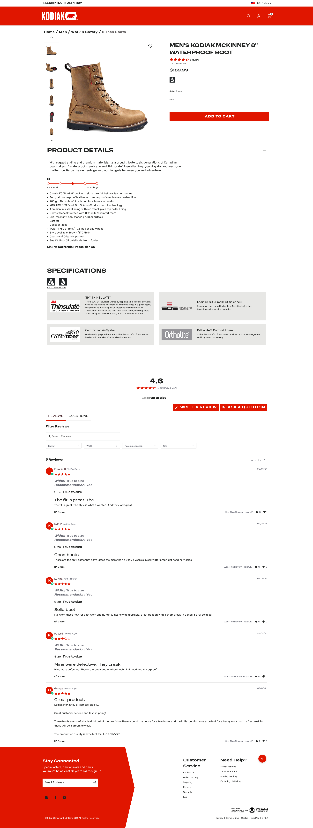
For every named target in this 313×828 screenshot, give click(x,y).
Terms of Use (232, 818)
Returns (187, 787)
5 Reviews (194, 59)
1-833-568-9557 (228, 767)
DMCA (265, 818)
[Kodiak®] (60, 16)
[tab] (196, 407)
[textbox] (266, 461)
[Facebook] (55, 798)
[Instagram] (46, 798)
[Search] (249, 16)
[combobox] (64, 446)
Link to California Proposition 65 (71, 247)
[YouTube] (64, 798)
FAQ (185, 797)
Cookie (244, 818)
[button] (258, 16)
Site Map (255, 818)
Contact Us (188, 773)
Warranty (187, 792)
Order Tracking (190, 777)
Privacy (219, 818)
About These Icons (56, 287)
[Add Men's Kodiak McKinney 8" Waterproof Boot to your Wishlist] (150, 46)
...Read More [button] (110, 734)
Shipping (187, 782)
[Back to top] (262, 758)
